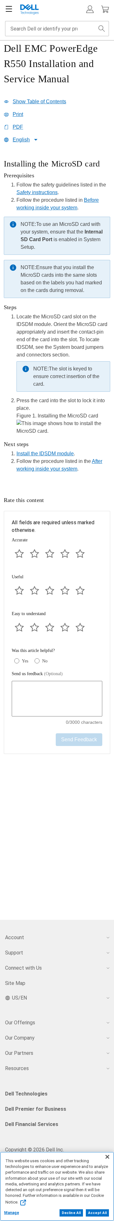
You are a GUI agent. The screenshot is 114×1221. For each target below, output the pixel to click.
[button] (90, 9)
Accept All (97, 1213)
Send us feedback (37, 673)
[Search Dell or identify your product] (102, 28)
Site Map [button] (15, 983)
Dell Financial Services (31, 1124)
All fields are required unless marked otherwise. (53, 526)
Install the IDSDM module (45, 453)
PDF (18, 127)
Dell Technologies (26, 1094)
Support (14, 953)
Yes (25, 661)
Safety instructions (37, 192)
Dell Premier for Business (35, 1109)
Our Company (20, 1038)
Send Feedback (79, 739)
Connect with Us (23, 968)
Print (18, 114)
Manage (11, 1213)
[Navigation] (8, 9)
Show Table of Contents (39, 101)
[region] (57, 318)
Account (14, 937)
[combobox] (57, 28)
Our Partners (19, 1053)
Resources (17, 1068)
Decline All (71, 1213)
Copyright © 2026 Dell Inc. (34, 1150)
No (45, 661)
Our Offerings (20, 1023)
